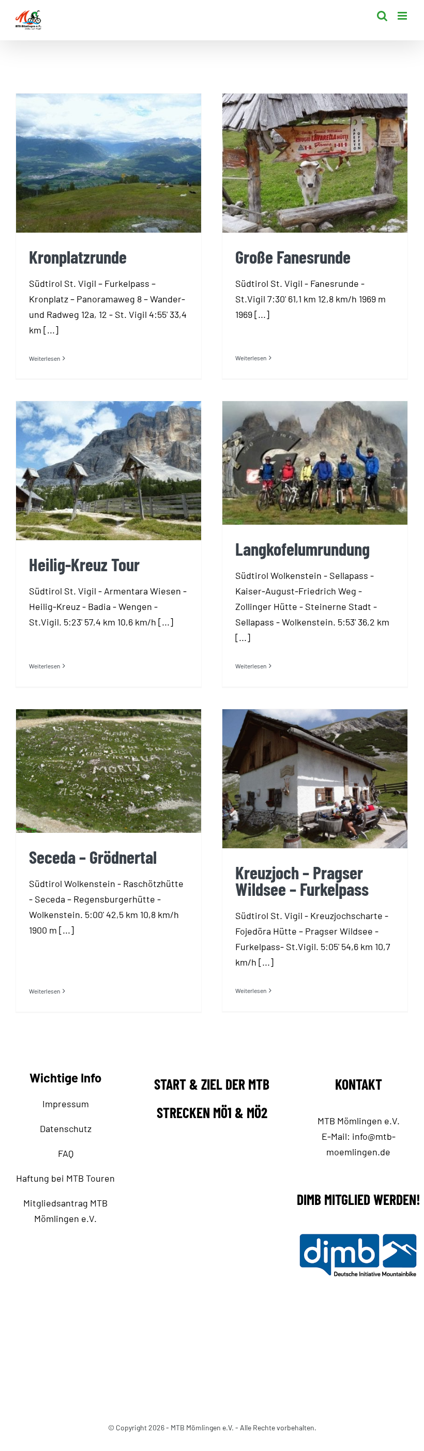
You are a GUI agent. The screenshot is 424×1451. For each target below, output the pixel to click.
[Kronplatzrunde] (108, 163)
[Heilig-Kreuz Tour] (108, 470)
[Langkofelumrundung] (314, 463)
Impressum (65, 1103)
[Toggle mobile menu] (403, 15)
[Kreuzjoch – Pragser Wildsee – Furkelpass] (314, 778)
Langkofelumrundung (302, 548)
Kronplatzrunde (78, 256)
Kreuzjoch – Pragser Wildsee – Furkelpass (302, 880)
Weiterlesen (44, 358)
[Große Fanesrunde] (314, 163)
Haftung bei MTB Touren (65, 1178)
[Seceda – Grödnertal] (108, 771)
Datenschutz (66, 1128)
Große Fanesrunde (293, 256)
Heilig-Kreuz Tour (84, 564)
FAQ (65, 1153)
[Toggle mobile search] (382, 15)
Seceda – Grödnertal (93, 856)
